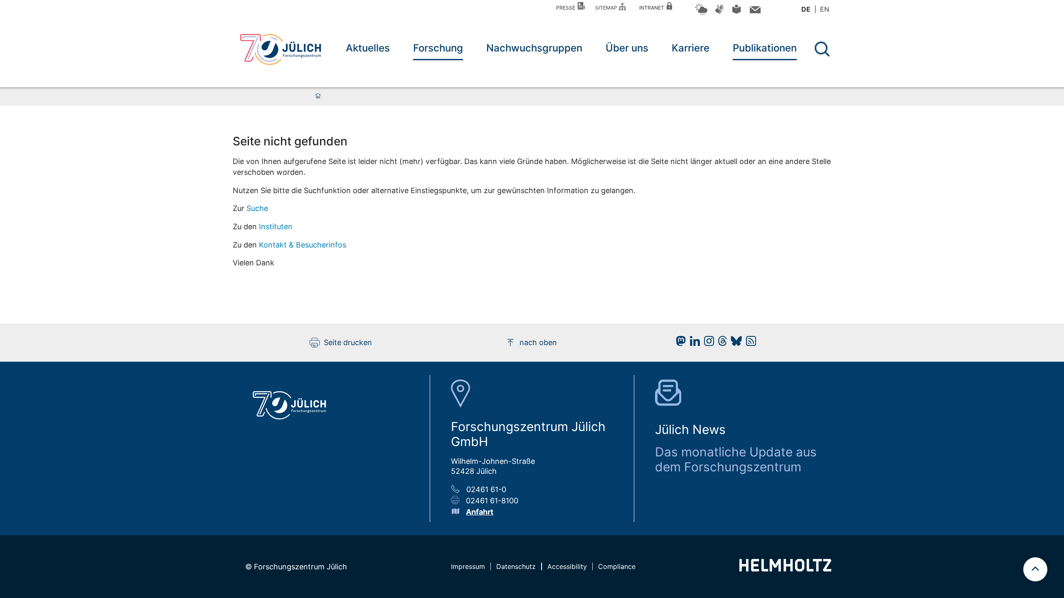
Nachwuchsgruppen (534, 48)
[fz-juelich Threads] (720, 343)
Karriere (690, 48)
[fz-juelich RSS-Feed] (749, 343)
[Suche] (822, 49)
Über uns (627, 48)
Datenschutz (516, 566)
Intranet (653, 8)
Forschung (438, 48)
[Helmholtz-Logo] (785, 568)
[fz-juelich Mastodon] (678, 343)
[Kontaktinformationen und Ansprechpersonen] (754, 11)
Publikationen (765, 48)
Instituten (276, 226)
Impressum (468, 566)
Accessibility (567, 566)
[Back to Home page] (280, 49)
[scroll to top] (1035, 569)
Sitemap (607, 8)
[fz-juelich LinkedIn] (693, 343)
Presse (567, 8)
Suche (257, 208)
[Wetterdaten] (701, 13)
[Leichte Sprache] (736, 12)
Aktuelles (368, 48)
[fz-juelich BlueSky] (734, 343)
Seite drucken (348, 342)
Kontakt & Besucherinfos (302, 244)
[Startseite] (318, 96)
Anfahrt (479, 511)
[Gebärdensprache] (719, 13)
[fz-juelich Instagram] (707, 343)
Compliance (616, 566)
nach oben (538, 342)
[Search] (823, 49)
